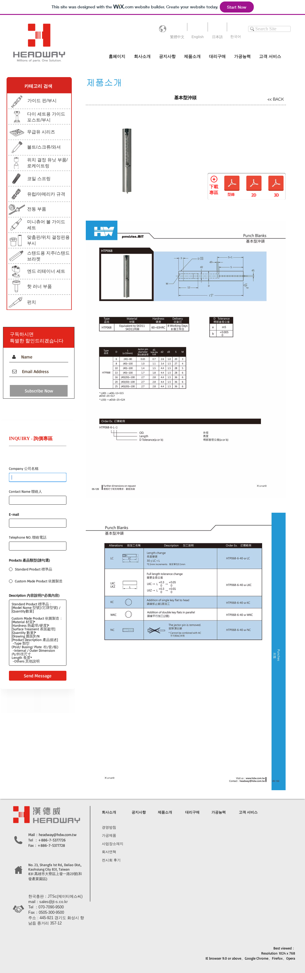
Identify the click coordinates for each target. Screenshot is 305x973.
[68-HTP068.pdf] (232, 184)
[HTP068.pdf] (254, 184)
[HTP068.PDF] (276, 184)
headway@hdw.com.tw (58, 834)
